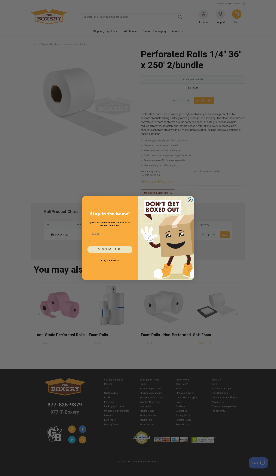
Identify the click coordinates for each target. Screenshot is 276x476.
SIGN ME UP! (110, 249)
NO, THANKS (110, 261)
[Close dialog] (190, 200)
